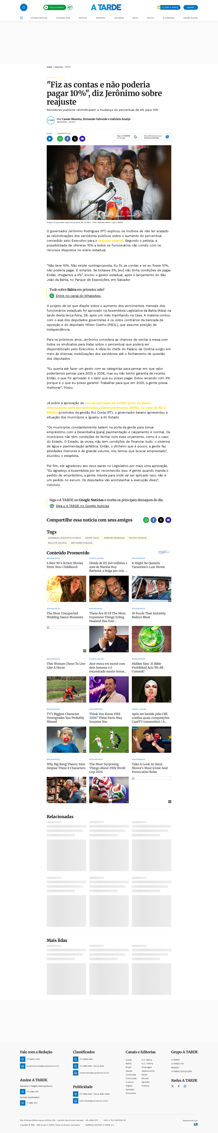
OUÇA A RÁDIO (57, 7)
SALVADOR (119, 18)
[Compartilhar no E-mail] (82, 139)
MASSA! (175, 1067)
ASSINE (190, 7)
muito (144, 1074)
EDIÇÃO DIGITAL (191, 18)
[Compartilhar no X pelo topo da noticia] (75, 139)
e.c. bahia (147, 1060)
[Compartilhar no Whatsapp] (60, 139)
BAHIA (135, 18)
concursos (131, 1078)
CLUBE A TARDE (170, 7)
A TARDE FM (177, 1063)
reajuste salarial (110, 240)
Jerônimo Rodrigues (114, 538)
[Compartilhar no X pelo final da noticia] (161, 520)
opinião (145, 1082)
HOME (49, 67)
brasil (128, 1067)
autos (129, 1060)
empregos (147, 1067)
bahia (128, 1063)
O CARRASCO (169, 18)
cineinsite (131, 1074)
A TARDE (175, 1060)
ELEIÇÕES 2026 (63, 18)
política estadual (138, 538)
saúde (129, 1071)
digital (129, 1086)
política (59, 67)
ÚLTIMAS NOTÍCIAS (39, 18)
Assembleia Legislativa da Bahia (64, 538)
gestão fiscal (92, 538)
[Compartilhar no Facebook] (67, 139)
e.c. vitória (147, 1063)
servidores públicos (81, 543)
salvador (130, 1089)
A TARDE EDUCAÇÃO (181, 1071)
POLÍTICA (83, 18)
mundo (145, 1078)
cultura (129, 1082)
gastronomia (148, 1071)
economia (131, 1093)
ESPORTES (100, 18)
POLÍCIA (150, 18)
